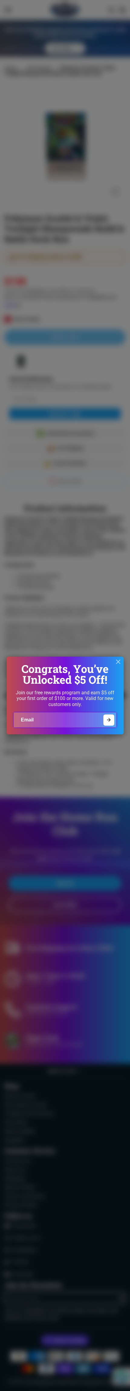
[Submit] (109, 720)
